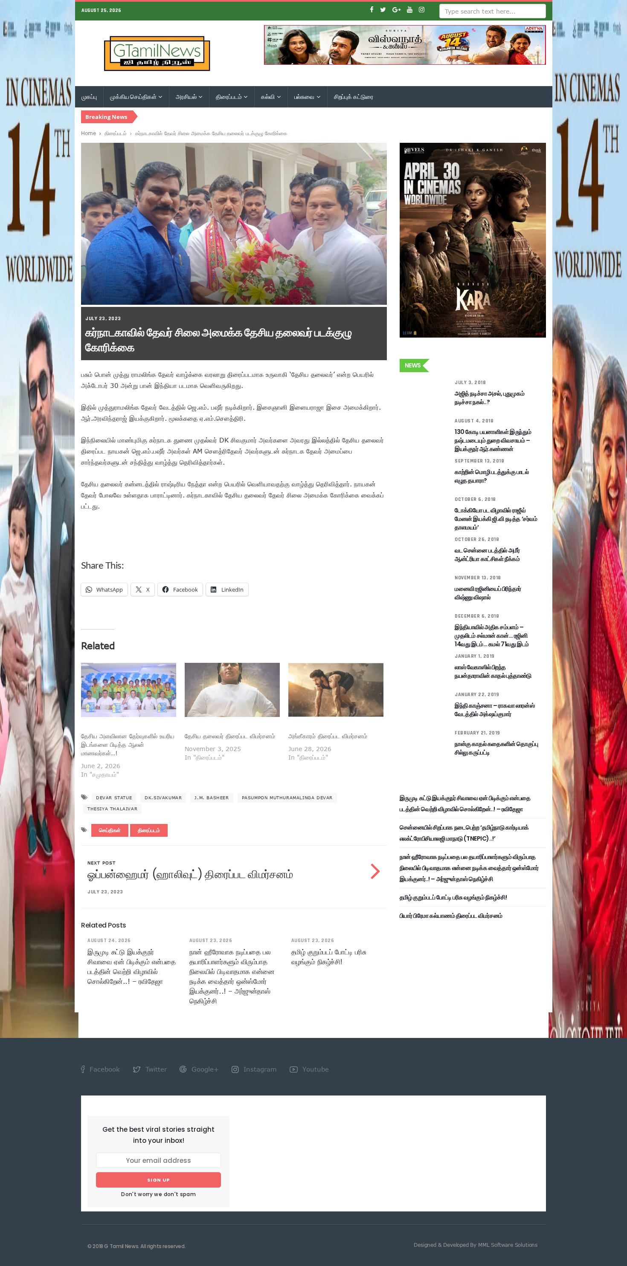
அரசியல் (186, 96)
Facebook (103, 1069)
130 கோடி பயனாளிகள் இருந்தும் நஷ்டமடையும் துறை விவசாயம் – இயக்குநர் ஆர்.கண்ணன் (493, 440)
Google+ (204, 1069)
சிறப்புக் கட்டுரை (353, 96)
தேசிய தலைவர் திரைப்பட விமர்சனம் (230, 736)
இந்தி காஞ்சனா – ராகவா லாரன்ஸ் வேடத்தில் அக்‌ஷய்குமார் (494, 709)
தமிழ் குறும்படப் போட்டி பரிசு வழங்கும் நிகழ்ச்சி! (453, 897)
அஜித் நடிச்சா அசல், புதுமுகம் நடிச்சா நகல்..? (489, 397)
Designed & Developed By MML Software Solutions (475, 1245)
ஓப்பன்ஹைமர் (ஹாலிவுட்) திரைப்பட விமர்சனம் (190, 874)
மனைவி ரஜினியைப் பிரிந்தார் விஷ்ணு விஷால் (488, 592)
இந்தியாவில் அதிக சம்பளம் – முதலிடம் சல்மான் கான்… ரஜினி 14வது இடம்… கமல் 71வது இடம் (492, 635)
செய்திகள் (110, 830)
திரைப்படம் (229, 96)
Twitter (155, 1069)
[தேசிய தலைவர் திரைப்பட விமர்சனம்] (232, 690)
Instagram (259, 1069)
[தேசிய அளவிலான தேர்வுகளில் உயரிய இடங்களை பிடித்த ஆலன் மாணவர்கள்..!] (128, 690)
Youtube (314, 1069)
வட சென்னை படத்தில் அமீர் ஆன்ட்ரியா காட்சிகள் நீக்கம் (487, 554)
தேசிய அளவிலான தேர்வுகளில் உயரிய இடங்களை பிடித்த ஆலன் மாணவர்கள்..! (127, 744)
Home (88, 133)
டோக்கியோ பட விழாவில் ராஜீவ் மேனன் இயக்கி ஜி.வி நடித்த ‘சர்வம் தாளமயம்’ (496, 519)
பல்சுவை (305, 96)
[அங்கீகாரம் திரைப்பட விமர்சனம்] (335, 690)
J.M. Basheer (211, 797)
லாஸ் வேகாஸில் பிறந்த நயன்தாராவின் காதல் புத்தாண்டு (493, 671)
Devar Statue (114, 797)
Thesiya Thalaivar (112, 808)
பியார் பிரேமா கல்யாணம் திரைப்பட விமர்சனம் (451, 915)
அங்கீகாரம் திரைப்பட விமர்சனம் (327, 736)
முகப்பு (89, 96)
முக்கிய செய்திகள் (133, 96)
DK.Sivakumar (163, 797)
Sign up (158, 1179)
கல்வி (268, 96)
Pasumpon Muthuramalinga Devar (287, 797)
